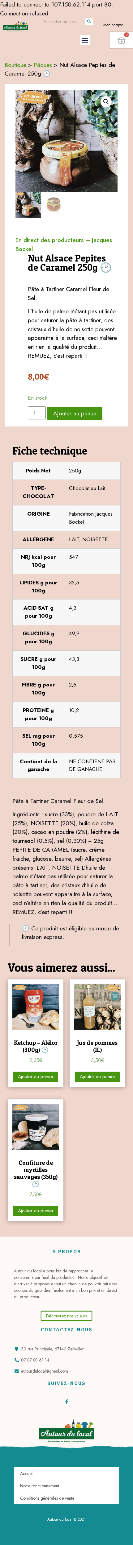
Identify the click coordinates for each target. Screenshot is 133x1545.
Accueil (26, 1473)
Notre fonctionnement (39, 1486)
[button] (85, 40)
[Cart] (121, 40)
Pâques (43, 64)
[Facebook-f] (66, 1401)
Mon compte (113, 25)
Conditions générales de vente (47, 1498)
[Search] (89, 22)
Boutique (15, 64)
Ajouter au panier (75, 413)
